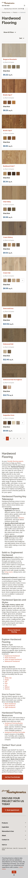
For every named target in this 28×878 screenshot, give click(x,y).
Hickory (7, 689)
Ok (14, 872)
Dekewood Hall (8, 344)
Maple (7, 680)
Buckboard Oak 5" (9, 166)
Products (15, 12)
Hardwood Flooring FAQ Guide (15, 732)
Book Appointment (13, 810)
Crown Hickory (8, 237)
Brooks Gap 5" (7, 130)
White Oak (8, 678)
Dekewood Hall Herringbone (12, 379)
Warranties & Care (8, 831)
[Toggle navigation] (24, 5)
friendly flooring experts (15, 461)
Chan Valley (7, 202)
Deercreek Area (8, 308)
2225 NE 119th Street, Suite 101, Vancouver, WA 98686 (14, 849)
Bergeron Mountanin (10, 59)
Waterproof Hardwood (12, 661)
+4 (22, 280)
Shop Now (6, 71)
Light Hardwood (10, 707)
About (4, 835)
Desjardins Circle (8, 415)
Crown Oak (6, 273)
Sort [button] (20, 38)
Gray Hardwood (10, 705)
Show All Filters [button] (9, 32)
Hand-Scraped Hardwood (13, 659)
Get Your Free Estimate (12, 777)
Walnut (7, 687)
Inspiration (5, 827)
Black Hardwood (10, 704)
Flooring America (6, 12)
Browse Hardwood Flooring (14, 631)
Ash (6, 685)
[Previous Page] (4, 438)
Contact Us (5, 839)
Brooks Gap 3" (7, 95)
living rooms (9, 572)
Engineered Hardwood (12, 656)
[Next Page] (24, 438)
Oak (6, 681)
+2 (22, 422)
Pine (6, 683)
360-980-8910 (5, 5)
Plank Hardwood (10, 657)
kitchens (21, 518)
